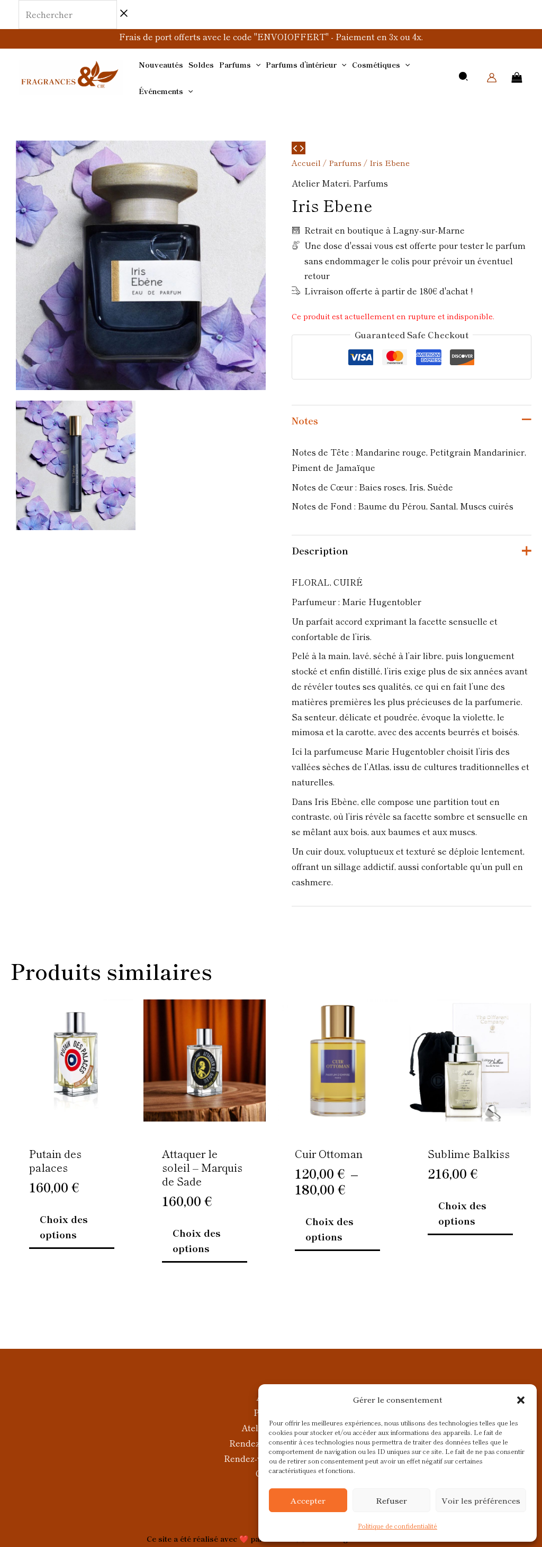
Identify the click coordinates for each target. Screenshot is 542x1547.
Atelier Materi (320, 183)
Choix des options (64, 1226)
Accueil (306, 162)
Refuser (391, 1500)
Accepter (308, 1500)
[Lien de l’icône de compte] (491, 77)
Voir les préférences (480, 1500)
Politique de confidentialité (397, 1525)
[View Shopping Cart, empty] (516, 77)
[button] (521, 1400)
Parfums (345, 162)
